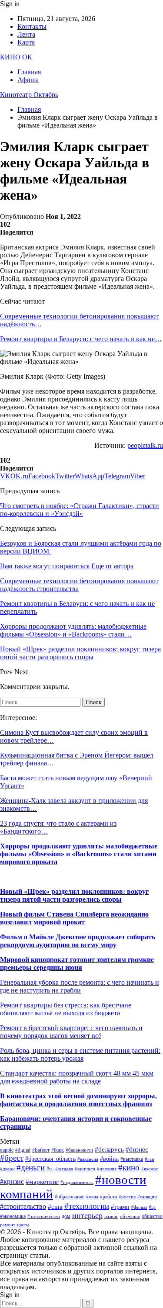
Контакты (32, 26)
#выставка (131, 1159)
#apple (6, 1150)
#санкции (147, 1196)
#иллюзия (106, 1168)
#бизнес (137, 1149)
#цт (152, 1207)
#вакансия (87, 1159)
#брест (11, 1158)
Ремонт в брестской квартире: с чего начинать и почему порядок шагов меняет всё (71, 1031)
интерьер (87, 1215)
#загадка (64, 1168)
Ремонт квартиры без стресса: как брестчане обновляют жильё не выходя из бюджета (65, 1009)
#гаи (149, 1159)
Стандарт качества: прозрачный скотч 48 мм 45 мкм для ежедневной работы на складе (76, 1077)
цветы (23, 1224)
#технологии (86, 1206)
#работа (108, 1197)
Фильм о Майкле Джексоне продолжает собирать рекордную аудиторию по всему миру (77, 940)
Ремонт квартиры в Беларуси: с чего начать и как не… (81, 339)
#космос (149, 1168)
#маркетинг (42, 1181)
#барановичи (79, 1150)
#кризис (12, 1181)
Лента (26, 34)
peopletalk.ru (145, 445)
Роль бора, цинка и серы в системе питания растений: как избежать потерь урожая (80, 1054)
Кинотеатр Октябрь (29, 94)
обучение (130, 1216)
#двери (7, 1168)
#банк (57, 1150)
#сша (55, 1206)
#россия (127, 1196)
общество (152, 1216)
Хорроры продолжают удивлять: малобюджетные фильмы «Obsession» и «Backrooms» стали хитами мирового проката (78, 853)
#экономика (13, 1216)
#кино (129, 1167)
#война (109, 1159)
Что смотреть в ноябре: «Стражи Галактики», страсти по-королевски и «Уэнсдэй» (79, 509)
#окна (92, 1196)
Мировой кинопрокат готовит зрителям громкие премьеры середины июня (77, 963)
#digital (22, 1150)
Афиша (28, 79)
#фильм (139, 1207)
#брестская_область (50, 1159)
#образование (69, 1197)
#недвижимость (76, 1182)
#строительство (23, 1206)
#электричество (43, 1216)
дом (66, 1216)
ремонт (7, 1224)
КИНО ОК (16, 57)
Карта (26, 42)
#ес (50, 1169)
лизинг (111, 1216)
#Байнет (41, 1150)
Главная (29, 72)
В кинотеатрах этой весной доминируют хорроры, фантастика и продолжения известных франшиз (78, 1099)
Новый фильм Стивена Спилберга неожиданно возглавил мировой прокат (74, 918)
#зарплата (85, 1168)
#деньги (31, 1167)
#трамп (120, 1207)
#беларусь (109, 1149)
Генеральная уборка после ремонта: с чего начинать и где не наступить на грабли (79, 986)
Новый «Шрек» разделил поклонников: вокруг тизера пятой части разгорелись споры (74, 895)
